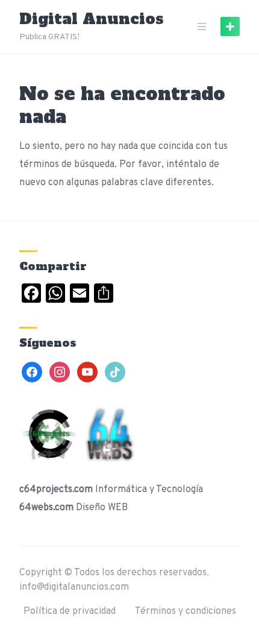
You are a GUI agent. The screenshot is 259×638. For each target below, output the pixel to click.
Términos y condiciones (185, 611)
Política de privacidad (69, 611)
